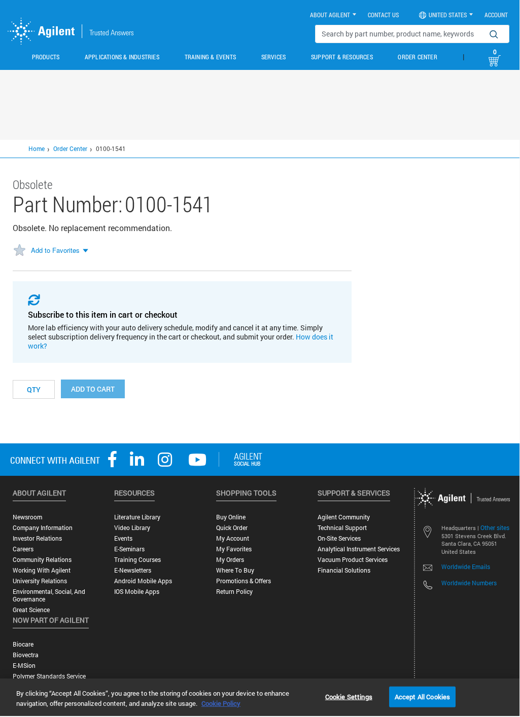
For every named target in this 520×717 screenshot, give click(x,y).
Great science (31, 610)
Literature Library (137, 517)
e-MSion (24, 665)
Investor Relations (37, 538)
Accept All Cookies (422, 696)
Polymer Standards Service (49, 676)
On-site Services (339, 538)
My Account (232, 538)
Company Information (43, 528)
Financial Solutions (344, 570)
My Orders (230, 559)
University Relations (40, 581)
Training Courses (137, 559)
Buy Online (231, 517)
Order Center (417, 57)
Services (273, 57)
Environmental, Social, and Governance (49, 595)
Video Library (132, 528)
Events (123, 538)
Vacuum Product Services (353, 559)
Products (46, 57)
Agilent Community (344, 517)
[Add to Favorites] (19, 250)
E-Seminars (129, 549)
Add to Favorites (55, 250)
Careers (23, 549)
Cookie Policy (220, 703)
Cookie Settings (348, 696)
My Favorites (234, 549)
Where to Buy (235, 570)
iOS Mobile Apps (136, 591)
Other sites (494, 527)
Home (36, 148)
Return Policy (234, 591)
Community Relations (42, 559)
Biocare (23, 644)
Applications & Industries (122, 57)
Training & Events (210, 57)
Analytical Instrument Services (359, 549)
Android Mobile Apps (143, 581)
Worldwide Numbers (469, 583)
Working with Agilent (42, 570)
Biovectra (26, 655)
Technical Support (342, 528)
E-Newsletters (132, 570)
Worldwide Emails (465, 566)
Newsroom (27, 517)
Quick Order (232, 528)
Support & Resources (342, 57)
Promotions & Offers (243, 581)
